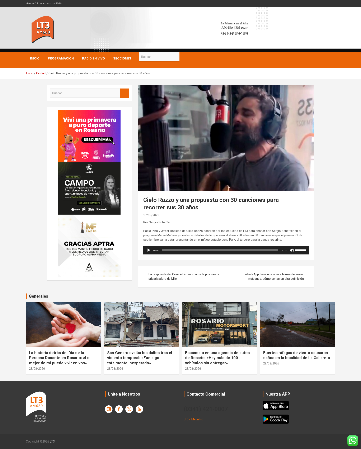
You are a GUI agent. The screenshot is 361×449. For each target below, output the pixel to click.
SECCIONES (122, 58)
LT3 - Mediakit (193, 419)
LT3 (52, 441)
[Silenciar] (292, 250)
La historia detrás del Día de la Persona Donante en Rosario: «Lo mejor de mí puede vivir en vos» (59, 357)
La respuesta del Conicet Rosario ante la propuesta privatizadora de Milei (184, 276)
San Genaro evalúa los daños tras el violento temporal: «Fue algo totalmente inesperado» (139, 357)
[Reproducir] (149, 250)
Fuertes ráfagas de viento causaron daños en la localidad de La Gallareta (296, 355)
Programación (61, 58)
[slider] (301, 250)
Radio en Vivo (93, 58)
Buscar (183, 57)
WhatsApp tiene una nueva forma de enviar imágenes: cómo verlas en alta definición (274, 276)
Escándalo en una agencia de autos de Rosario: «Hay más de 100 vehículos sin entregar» (217, 357)
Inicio (34, 58)
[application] (226, 250)
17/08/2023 (151, 215)
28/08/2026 (37, 368)
